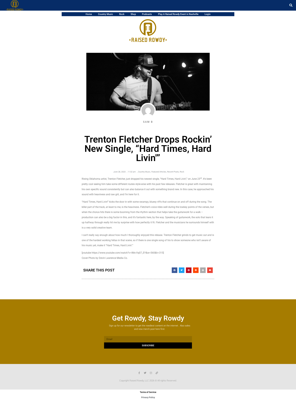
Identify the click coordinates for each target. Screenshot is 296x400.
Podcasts (147, 14)
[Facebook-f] (139, 373)
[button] (291, 5)
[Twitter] (145, 373)
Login (207, 14)
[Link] (157, 373)
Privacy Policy (148, 397)
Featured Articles (158, 172)
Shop (133, 14)
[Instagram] (151, 373)
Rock (121, 14)
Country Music (105, 14)
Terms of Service (148, 392)
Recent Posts (173, 172)
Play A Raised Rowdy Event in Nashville (178, 14)
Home (89, 14)
